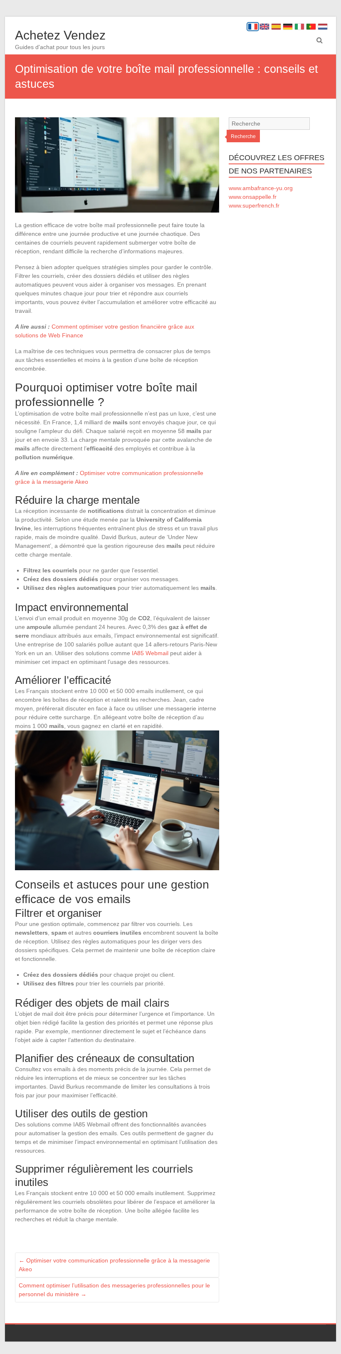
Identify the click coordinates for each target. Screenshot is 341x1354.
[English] (264, 26)
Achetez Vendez (60, 35)
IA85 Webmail (150, 653)
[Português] (311, 26)
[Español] (276, 26)
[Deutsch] (288, 26)
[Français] (253, 26)
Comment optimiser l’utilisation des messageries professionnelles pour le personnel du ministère (114, 1289)
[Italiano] (299, 26)
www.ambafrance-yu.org (261, 188)
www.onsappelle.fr (253, 196)
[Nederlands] (323, 26)
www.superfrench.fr (254, 205)
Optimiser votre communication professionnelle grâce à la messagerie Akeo (114, 1264)
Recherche (243, 136)
